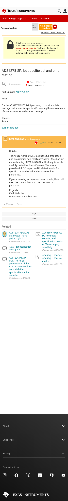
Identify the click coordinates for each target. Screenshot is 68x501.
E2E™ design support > (14, 18)
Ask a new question (55, 27)
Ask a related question (46, 27)
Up (4, 204)
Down (12, 204)
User (65, 11)
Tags (34, 213)
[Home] (18, 11)
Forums (33, 18)
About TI (7, 426)
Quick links (8, 439)
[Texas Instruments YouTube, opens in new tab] (63, 476)
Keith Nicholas (16, 139)
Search (59, 11)
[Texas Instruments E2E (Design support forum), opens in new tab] (52, 476)
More (46, 18)
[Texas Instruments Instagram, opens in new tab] (5, 476)
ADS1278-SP (22, 92)
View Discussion (20, 204)
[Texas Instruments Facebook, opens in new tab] (16, 476)
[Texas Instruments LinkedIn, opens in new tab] (40, 476)
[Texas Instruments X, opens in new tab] (28, 476)
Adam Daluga (14, 84)
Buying (6, 453)
